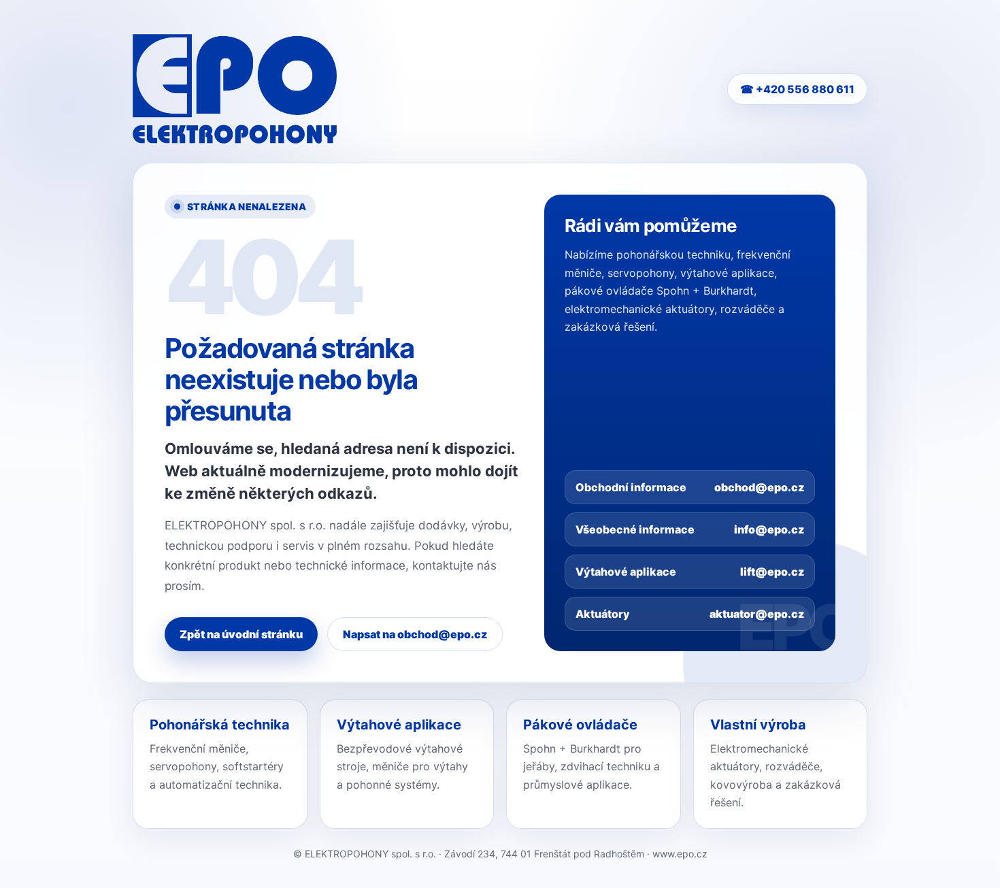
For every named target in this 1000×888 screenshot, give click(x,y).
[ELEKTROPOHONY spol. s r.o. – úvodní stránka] (235, 89)
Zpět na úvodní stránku (241, 634)
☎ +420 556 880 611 (797, 89)
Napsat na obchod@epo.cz (415, 634)
